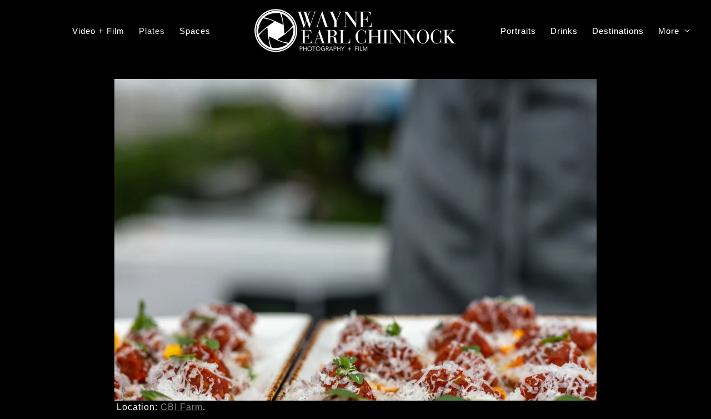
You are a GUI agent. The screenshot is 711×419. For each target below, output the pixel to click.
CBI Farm (182, 407)
